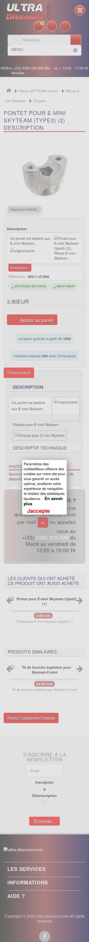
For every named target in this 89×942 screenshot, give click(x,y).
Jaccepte (38, 510)
